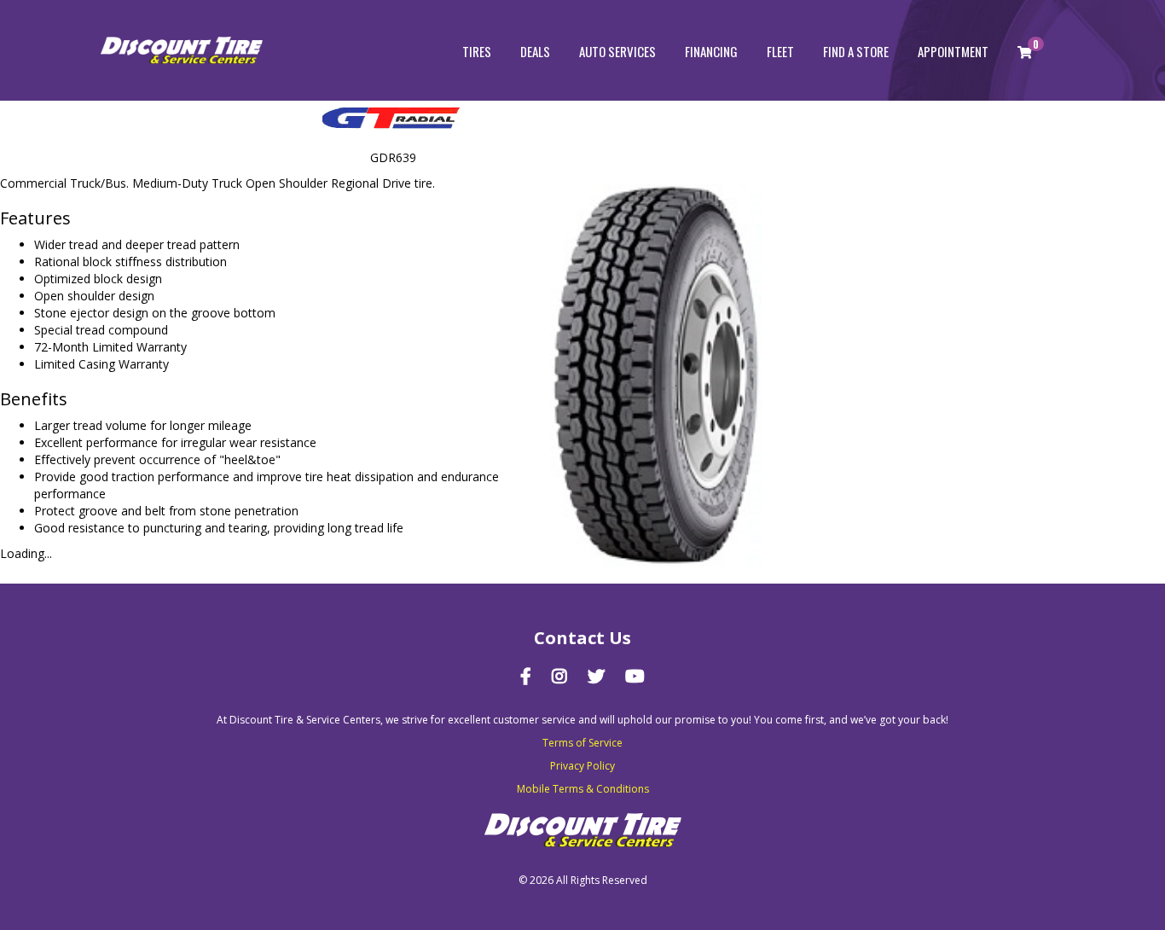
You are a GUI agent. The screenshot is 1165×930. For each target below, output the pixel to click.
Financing (711, 51)
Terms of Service (582, 742)
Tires (476, 51)
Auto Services (617, 51)
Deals (535, 51)
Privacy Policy (582, 766)
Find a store (856, 51)
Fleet (780, 51)
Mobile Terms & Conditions (583, 789)
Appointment (953, 51)
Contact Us (582, 637)
